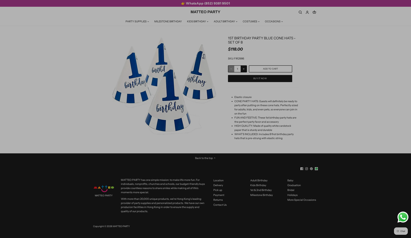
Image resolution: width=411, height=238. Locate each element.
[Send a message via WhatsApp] (403, 217)
